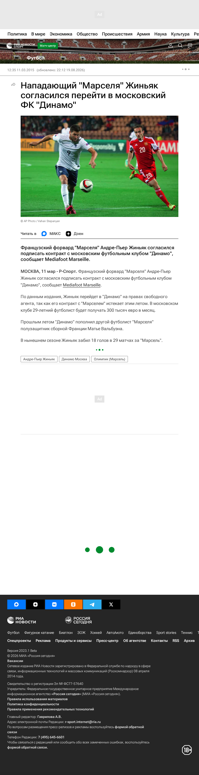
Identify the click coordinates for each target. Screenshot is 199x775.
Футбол (13, 632)
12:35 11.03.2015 (20, 70)
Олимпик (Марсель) (109, 359)
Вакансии (15, 661)
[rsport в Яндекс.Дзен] (35, 604)
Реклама (43, 640)
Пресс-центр (107, 640)
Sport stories (166, 632)
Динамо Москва (74, 359)
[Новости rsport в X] (111, 604)
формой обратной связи (27, 747)
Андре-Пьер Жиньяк (39, 359)
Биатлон (66, 632)
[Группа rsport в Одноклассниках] (73, 604)
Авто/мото (115, 632)
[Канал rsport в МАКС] (16, 604)
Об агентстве (134, 640)
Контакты (159, 640)
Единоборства (139, 632)
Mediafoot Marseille (81, 284)
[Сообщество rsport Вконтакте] (54, 604)
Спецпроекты (19, 640)
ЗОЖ (81, 632)
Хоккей (96, 632)
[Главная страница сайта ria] (7, 45)
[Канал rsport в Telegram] (92, 604)
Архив (189, 640)
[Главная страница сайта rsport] (31, 45)
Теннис (187, 632)
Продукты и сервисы (73, 640)
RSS (176, 640)
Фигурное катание (39, 632)
